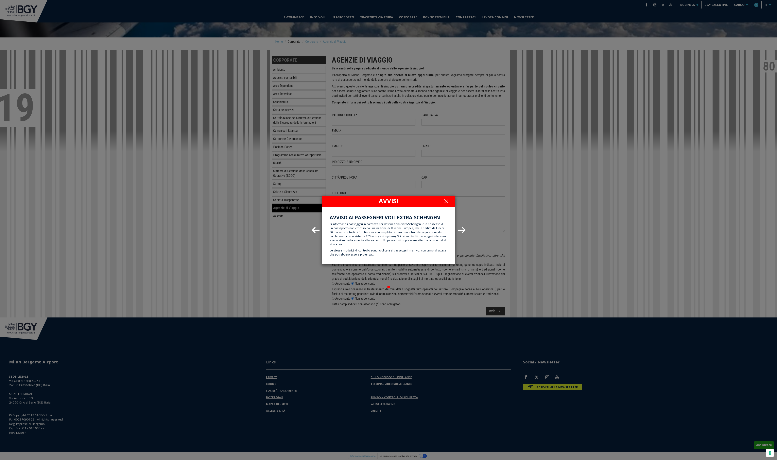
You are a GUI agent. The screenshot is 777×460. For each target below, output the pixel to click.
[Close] (446, 201)
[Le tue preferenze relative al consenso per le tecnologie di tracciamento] (770, 453)
